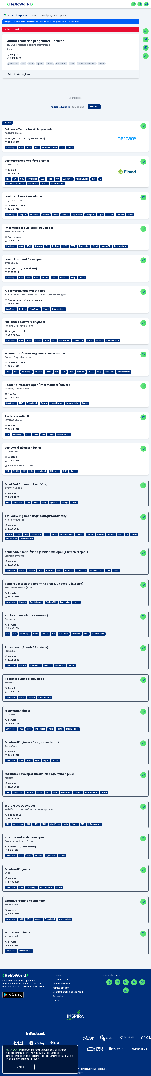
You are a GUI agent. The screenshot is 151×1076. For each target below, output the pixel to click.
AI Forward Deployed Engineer (26, 290)
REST (94, 179)
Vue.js (44, 183)
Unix (16, 372)
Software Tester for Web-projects (28, 129)
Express (120, 215)
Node (21, 570)
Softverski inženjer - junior (23, 447)
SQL (22, 179)
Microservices (96, 570)
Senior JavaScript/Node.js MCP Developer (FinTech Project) (46, 552)
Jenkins (111, 534)
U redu (20, 1067)
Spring (38, 340)
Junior (70, 147)
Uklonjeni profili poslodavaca (68, 992)
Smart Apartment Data (19, 841)
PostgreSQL (64, 340)
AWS (40, 570)
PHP (7, 471)
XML (36, 147)
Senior (85, 403)
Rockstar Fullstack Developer (25, 679)
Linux (8, 372)
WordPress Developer (20, 805)
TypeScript (33, 183)
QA (62, 147)
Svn (63, 372)
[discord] (142, 982)
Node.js (31, 570)
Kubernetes (11, 538)
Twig (44, 502)
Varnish (79, 534)
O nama (57, 975)
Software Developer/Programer (27, 160)
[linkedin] (146, 48)
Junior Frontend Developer (23, 259)
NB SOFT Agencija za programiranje (28, 45)
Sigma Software (14, 556)
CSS (21, 147)
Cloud (95, 246)
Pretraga (94, 106)
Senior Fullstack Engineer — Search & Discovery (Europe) (44, 583)
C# (15, 179)
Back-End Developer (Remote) (26, 615)
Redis (55, 215)
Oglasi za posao (19, 15)
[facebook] (146, 31)
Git (57, 179)
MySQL (16, 471)
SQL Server (67, 179)
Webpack (109, 372)
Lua (43, 435)
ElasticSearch (66, 534)
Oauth (44, 403)
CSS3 (54, 277)
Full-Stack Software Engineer (25, 322)
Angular (22, 215)
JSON (65, 246)
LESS (108, 570)
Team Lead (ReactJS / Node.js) (26, 647)
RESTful (110, 215)
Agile (100, 215)
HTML (29, 147)
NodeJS (65, 215)
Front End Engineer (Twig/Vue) (26, 484)
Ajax (28, 277)
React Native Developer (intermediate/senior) (37, 385)
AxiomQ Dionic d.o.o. (17, 388)
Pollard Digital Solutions (19, 325)
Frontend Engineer (18, 710)
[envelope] (126, 990)
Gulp (73, 277)
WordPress (55, 824)
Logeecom (11, 451)
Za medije (58, 996)
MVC (86, 634)
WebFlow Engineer (18, 932)
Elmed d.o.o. (12, 164)
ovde (36, 1058)
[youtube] (126, 982)
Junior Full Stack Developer (23, 196)
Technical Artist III (17, 416)
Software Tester (49, 147)
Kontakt (57, 1000)
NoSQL (40, 792)
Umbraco (76, 634)
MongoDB (90, 215)
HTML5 (45, 277)
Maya (51, 435)
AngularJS (34, 215)
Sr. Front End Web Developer (24, 837)
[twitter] (146, 39)
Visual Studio (82, 179)
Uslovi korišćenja (61, 983)
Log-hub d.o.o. (13, 200)
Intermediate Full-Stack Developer (29, 228)
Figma (46, 760)
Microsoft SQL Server (15, 183)
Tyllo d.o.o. (11, 263)
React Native (56, 403)
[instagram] (117, 982)
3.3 (8, 49)
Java (46, 340)
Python (46, 215)
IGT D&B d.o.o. (13, 420)
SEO (83, 824)
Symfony (54, 502)
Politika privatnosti (62, 987)
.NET (8, 179)
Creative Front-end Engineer (25, 901)
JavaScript (10, 147)
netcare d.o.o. (13, 133)
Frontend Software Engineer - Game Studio (35, 353)
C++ (28, 435)
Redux (59, 729)
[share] (146, 56)
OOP (65, 471)
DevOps (50, 570)
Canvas (80, 372)
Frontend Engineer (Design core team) (32, 742)
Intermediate (57, 183)
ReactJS (63, 277)
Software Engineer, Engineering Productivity (35, 516)
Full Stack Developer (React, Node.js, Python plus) (39, 774)
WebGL (38, 919)
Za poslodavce (60, 979)
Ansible (100, 534)
